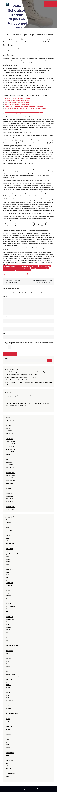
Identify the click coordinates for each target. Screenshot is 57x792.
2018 (7, 520)
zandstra (8, 768)
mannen (8, 640)
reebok (8, 692)
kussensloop (9, 616)
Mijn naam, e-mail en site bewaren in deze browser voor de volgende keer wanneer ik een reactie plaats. (28, 343)
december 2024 (10, 472)
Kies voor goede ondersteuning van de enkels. (17, 104)
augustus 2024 (10, 483)
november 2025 (10, 444)
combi (8, 533)
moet (7, 656)
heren (8, 559)
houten (8, 575)
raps (7, 690)
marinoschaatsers (11, 274)
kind (7, 598)
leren (7, 635)
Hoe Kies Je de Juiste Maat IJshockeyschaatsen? (13, 281)
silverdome (9, 726)
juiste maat (34, 266)
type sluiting (27, 268)
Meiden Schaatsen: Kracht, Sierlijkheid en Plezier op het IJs (20, 377)
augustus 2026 (10, 420)
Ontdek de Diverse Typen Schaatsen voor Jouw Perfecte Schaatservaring (25, 372)
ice (7, 577)
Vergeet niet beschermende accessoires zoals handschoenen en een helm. (25, 110)
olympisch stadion (11, 674)
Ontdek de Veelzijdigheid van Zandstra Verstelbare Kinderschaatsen (41, 281)
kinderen (8, 603)
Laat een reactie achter (47, 274)
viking (7, 755)
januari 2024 (9, 501)
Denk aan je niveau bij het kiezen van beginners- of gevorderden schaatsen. (25, 108)
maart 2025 (9, 465)
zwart (7, 776)
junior (7, 593)
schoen (8, 718)
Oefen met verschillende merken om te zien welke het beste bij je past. (24, 112)
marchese (9, 648)
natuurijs (8, 658)
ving (7, 758)
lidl (7, 637)
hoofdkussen (9, 567)
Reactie (5, 296)
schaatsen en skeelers (12, 713)
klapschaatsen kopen (12, 609)
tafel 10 (8, 742)
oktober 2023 (10, 509)
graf (7, 551)
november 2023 (10, 506)
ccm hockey (9, 530)
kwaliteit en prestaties (44, 266)
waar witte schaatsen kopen (10, 270)
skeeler (8, 729)
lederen (8, 630)
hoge (7, 564)
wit (7, 766)
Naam (5, 317)
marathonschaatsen (12, 645)
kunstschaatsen (33, 274)
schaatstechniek (10, 716)
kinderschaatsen (10, 606)
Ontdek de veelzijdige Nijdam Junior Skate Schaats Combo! (21, 374)
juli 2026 (8, 423)
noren (8, 666)
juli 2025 (8, 454)
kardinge (8, 596)
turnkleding (9, 747)
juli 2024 (8, 486)
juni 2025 (8, 457)
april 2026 (9, 431)
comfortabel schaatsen (9, 266)
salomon (8, 703)
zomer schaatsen (11, 773)
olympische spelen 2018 (12, 677)
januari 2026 (9, 438)
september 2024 (11, 480)
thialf (7, 745)
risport (8, 695)
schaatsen (9, 711)
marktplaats (9, 650)
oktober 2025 (10, 446)
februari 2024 (10, 499)
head (7, 556)
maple (8, 643)
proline (8, 687)
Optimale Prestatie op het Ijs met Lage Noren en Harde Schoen (22, 380)
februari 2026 (10, 436)
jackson (8, 588)
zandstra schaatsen (11, 771)
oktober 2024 (10, 478)
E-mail (5, 325)
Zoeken (7, 358)
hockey (8, 562)
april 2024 (9, 493)
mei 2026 (8, 428)
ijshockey (8, 580)
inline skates (9, 582)
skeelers (8, 734)
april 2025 (9, 462)
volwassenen (9, 760)
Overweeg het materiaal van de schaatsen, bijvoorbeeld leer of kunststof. (25, 106)
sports (8, 739)
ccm (7, 528)
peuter (8, 682)
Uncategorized (10, 752)
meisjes (8, 653)
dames (8, 535)
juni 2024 (8, 488)
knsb (7, 611)
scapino (8, 705)
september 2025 (10, 449)
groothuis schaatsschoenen (13, 554)
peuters (8, 684)
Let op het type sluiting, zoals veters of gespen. (17, 102)
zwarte (8, 779)
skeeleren (9, 732)
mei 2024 (8, 491)
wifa (7, 763)
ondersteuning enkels (8, 268)
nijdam (8, 661)
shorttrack (9, 724)
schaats (8, 708)
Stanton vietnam (10, 403)
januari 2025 (9, 470)
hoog (7, 572)
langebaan (9, 627)
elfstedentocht (10, 543)
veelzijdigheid (35, 268)
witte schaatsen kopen (24, 270)
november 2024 (10, 475)
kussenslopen (10, 619)
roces (7, 698)
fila (7, 546)
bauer (8, 525)
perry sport (9, 679)
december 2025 (10, 441)
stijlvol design (19, 268)
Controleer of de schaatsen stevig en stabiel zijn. (18, 100)
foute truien (9, 548)
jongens (8, 590)
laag (7, 622)
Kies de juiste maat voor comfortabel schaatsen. (18, 98)
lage (7, 624)
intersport (9, 585)
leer (7, 632)
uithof (7, 750)
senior (8, 721)
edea (7, 541)
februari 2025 (10, 467)
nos (7, 669)
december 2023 (10, 504)
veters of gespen (44, 268)
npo (7, 671)
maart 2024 (9, 496)
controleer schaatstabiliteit (23, 266)
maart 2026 (9, 433)
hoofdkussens (10, 569)
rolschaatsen (9, 700)
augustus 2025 (10, 452)
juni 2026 (8, 425)
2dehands (9, 522)
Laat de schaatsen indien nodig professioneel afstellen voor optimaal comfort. (26, 114)
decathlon (9, 538)
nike (7, 664)
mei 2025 (8, 459)
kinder (8, 601)
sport (7, 737)
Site (4, 333)
